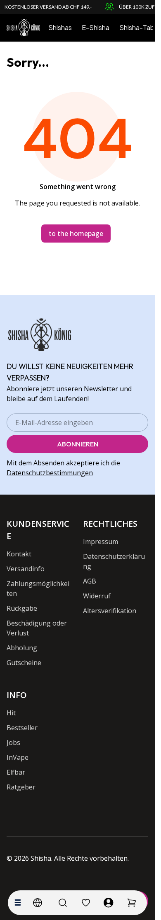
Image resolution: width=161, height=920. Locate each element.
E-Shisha (95, 27)
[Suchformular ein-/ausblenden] (62, 902)
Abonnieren (77, 444)
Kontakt (19, 553)
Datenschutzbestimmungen (50, 472)
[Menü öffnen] (17, 902)
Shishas (60, 27)
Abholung (22, 647)
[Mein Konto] (108, 902)
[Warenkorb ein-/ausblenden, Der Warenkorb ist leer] (131, 902)
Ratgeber (21, 787)
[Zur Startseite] (23, 27)
